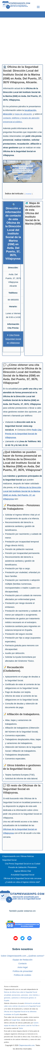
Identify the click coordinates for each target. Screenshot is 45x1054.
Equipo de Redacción (22, 960)
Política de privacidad (22, 971)
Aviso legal (23, 967)
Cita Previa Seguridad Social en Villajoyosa (13, 339)
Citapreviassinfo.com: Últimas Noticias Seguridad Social (18, 858)
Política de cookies (22, 975)
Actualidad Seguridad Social (22, 875)
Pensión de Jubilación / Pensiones (22, 867)
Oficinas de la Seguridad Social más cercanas (22, 878)
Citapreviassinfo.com (27, 1045)
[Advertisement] (22, 40)
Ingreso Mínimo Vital (22, 871)
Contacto (22, 963)
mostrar (28, 194)
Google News (15, 1020)
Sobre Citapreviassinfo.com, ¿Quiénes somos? (22, 956)
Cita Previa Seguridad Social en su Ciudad (22, 864)
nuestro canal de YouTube (29, 1025)
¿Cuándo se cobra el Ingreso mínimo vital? (22, 882)
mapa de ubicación (23, 114)
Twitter (21, 1028)
